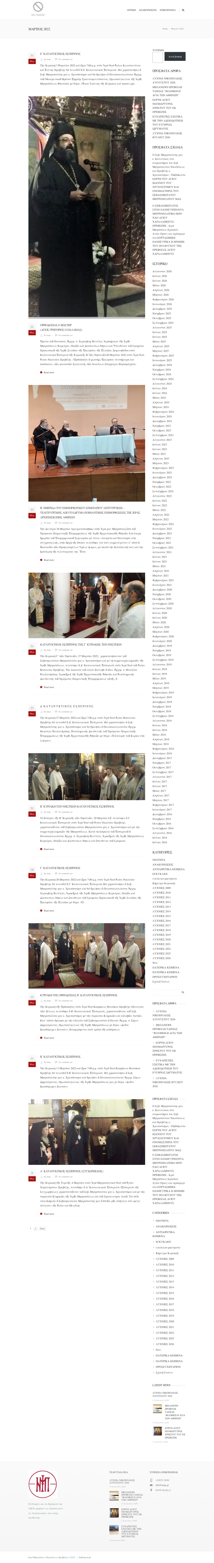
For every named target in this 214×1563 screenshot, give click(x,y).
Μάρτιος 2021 (160, 575)
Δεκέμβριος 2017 (162, 758)
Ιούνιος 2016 (159, 842)
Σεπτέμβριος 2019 (163, 659)
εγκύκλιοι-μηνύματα (164, 878)
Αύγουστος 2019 (162, 664)
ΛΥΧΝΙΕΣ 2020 (161, 939)
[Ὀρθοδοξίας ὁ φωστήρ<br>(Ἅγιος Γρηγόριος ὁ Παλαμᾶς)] (86, 207)
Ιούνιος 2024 (159, 393)
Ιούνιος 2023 (159, 449)
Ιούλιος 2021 (159, 556)
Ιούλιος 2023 (159, 444)
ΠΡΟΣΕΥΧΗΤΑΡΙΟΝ (164, 976)
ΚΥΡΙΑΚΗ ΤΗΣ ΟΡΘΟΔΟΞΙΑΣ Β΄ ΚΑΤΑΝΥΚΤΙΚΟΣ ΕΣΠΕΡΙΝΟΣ (79, 995)
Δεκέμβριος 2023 (162, 421)
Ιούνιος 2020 (159, 617)
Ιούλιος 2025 (159, 332)
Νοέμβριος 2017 (161, 762)
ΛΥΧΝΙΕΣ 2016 (161, 920)
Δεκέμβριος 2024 (162, 365)
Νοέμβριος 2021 (161, 538)
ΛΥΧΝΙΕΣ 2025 (161, 953)
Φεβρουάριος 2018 (163, 748)
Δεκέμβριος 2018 (162, 702)
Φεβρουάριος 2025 (163, 355)
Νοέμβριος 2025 (161, 313)
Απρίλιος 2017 (160, 795)
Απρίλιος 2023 (160, 458)
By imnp (47, 59)
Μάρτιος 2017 (160, 800)
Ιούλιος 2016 (159, 837)
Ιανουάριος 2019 (162, 697)
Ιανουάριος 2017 (162, 809)
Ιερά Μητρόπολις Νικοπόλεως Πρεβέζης (48, 1557)
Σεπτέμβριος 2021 (163, 547)
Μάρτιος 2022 (160, 519)
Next (42, 1228)
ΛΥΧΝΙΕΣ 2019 (161, 934)
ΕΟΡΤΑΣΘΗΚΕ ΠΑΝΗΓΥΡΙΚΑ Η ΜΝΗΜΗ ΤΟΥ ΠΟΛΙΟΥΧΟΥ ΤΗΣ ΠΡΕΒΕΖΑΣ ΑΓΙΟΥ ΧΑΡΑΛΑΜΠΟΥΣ (168, 245)
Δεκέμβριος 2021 (162, 533)
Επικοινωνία (168, 10)
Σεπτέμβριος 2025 (163, 322)
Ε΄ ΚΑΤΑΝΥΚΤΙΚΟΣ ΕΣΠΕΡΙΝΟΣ (60, 54)
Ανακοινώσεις (148, 10)
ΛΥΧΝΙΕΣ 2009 (161, 888)
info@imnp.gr (162, 1485)
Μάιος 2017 (159, 790)
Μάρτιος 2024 (160, 407)
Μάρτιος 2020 (160, 631)
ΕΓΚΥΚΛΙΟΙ (159, 874)
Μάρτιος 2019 (160, 687)
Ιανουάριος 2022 (162, 528)
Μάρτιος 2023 (160, 463)
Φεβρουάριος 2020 (163, 636)
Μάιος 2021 (159, 566)
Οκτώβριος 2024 (161, 374)
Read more (49, 372)
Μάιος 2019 (159, 678)
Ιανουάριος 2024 (162, 416)
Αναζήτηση (158, 49)
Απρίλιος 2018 (160, 739)
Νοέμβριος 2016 (161, 819)
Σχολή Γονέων (161, 981)
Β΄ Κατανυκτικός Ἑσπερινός (60, 1057)
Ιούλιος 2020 (159, 613)
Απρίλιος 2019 (160, 683)
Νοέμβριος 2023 (161, 425)
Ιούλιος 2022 (159, 500)
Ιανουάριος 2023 (162, 472)
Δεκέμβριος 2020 (162, 589)
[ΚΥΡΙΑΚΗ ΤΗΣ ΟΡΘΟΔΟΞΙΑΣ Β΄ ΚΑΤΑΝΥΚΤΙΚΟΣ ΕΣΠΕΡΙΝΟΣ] (86, 956)
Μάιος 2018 (159, 734)
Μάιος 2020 (159, 622)
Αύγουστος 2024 (162, 383)
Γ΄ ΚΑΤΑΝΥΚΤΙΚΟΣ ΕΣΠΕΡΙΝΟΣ (60, 868)
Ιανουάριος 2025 (162, 360)
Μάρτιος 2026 (160, 294)
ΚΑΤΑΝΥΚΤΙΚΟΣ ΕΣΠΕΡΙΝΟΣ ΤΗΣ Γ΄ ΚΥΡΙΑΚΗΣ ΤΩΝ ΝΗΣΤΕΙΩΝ (81, 644)
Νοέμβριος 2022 (161, 482)
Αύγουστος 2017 (162, 776)
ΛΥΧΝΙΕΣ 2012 (161, 902)
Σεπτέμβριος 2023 (163, 435)
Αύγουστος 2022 (162, 496)
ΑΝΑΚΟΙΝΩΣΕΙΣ (162, 864)
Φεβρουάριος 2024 (163, 411)
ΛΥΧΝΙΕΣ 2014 (161, 911)
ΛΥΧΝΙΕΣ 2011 (161, 897)
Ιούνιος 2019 (159, 673)
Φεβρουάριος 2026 (163, 299)
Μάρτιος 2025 (160, 351)
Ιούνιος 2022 (159, 505)
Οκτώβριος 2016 (161, 823)
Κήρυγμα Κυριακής (164, 883)
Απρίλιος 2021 (160, 570)
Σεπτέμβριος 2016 (163, 828)
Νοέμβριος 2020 (161, 594)
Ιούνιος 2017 (159, 786)
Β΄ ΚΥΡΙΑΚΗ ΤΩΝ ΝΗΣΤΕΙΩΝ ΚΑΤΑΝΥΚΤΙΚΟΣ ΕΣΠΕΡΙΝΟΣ (77, 806)
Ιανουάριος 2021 (162, 585)
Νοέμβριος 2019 (161, 650)
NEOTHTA (158, 859)
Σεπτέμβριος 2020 (163, 603)
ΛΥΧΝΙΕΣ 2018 (161, 930)
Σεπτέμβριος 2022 (163, 491)
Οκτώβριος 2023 (161, 430)
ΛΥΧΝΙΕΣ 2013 (161, 906)
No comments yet (65, 59)
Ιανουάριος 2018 (162, 753)
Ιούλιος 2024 (159, 388)
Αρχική (131, 10)
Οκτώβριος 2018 (161, 711)
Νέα (154, 962)
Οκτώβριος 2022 (161, 486)
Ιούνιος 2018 (159, 730)
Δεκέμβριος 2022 (162, 477)
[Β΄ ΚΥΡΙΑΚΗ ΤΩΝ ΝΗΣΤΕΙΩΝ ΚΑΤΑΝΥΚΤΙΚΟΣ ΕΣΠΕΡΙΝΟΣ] (86, 776)
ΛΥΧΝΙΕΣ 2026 (161, 958)
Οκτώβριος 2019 (161, 655)
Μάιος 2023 (159, 453)
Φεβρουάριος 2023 (163, 468)
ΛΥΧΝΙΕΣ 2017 (161, 925)
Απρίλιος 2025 (160, 346)
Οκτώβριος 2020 (161, 599)
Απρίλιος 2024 (160, 402)
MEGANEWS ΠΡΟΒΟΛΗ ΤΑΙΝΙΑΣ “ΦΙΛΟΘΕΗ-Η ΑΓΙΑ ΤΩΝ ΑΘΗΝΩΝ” (167, 91)
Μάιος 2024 (159, 397)
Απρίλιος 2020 (160, 627)
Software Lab (85, 1557)
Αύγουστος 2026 (162, 271)
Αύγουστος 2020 (162, 608)
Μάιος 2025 (159, 341)
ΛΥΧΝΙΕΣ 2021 (161, 944)
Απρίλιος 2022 (160, 514)
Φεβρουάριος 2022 (163, 524)
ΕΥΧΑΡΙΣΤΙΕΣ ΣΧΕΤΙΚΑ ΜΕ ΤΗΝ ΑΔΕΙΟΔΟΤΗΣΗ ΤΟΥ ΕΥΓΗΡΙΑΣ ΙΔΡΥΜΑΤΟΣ (131, 1531)
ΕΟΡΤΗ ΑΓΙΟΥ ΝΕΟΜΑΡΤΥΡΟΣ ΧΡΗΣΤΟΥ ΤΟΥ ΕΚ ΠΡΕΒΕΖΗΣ (175, 1432)
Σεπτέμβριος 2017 (163, 772)
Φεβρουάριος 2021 (163, 580)
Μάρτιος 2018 (160, 744)
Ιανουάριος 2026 (162, 304)
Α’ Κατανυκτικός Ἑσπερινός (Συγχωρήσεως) (71, 1171)
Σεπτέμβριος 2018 (163, 716)
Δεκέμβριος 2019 (162, 645)
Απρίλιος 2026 (160, 290)
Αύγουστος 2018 (162, 720)
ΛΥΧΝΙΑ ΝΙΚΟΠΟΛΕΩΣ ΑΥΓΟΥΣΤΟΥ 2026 (165, 1394)
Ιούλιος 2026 (159, 276)
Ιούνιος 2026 (159, 280)
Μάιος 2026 (159, 285)
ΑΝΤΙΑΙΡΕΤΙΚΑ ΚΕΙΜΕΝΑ (168, 869)
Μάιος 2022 (159, 510)
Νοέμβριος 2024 (161, 369)
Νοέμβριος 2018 (161, 706)
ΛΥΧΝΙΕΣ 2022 (161, 948)
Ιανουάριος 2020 (162, 641)
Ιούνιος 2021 (159, 561)
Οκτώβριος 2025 (161, 318)
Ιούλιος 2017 (159, 781)
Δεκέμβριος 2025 (162, 308)
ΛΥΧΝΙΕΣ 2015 (161, 916)
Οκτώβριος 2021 (161, 542)
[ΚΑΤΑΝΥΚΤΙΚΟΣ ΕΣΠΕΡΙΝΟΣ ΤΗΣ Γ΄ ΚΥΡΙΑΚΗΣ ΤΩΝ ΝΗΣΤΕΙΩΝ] (86, 605)
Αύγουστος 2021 (162, 552)
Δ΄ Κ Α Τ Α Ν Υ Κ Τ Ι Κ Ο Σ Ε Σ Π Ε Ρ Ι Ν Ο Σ (66, 706)
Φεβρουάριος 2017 (163, 804)
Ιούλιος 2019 (159, 669)
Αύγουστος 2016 (162, 833)
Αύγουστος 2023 (162, 439)
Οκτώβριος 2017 (161, 767)
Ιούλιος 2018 (159, 725)
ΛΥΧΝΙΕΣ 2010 (161, 892)
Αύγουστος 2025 (162, 327)
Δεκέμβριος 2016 (162, 814)
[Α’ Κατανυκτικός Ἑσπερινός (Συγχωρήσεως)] (86, 1132)
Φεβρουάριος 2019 (163, 692)
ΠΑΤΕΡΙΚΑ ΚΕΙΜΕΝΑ (165, 967)
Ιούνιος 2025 (159, 336)
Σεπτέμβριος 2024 (163, 379)
